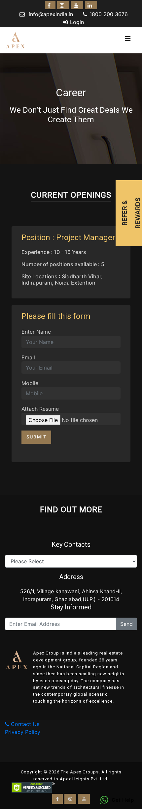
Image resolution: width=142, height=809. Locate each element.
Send (126, 624)
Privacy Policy (22, 732)
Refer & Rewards (131, 213)
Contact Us (24, 724)
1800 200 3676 (108, 14)
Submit (36, 436)
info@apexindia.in (51, 14)
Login (77, 22)
